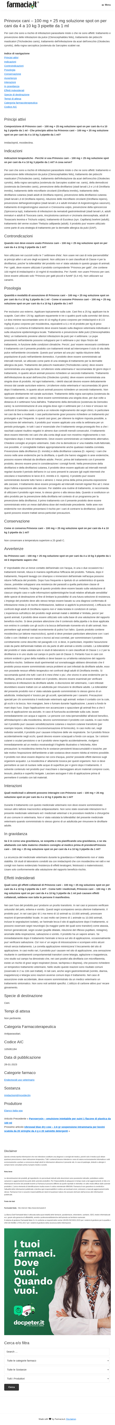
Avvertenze (10, 78)
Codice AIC (10, 106)
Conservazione (12, 74)
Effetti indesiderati (14, 90)
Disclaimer (71, 1419)
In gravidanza (11, 86)
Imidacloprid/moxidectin (17, 1095)
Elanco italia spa (13, 1110)
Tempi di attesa (12, 98)
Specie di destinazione (16, 94)
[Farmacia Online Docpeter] (57, 1230)
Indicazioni (10, 61)
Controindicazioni (14, 65)
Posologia (9, 70)
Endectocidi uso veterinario (19, 1080)
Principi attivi (11, 57)
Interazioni (10, 82)
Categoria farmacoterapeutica (20, 102)
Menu (108, 5)
